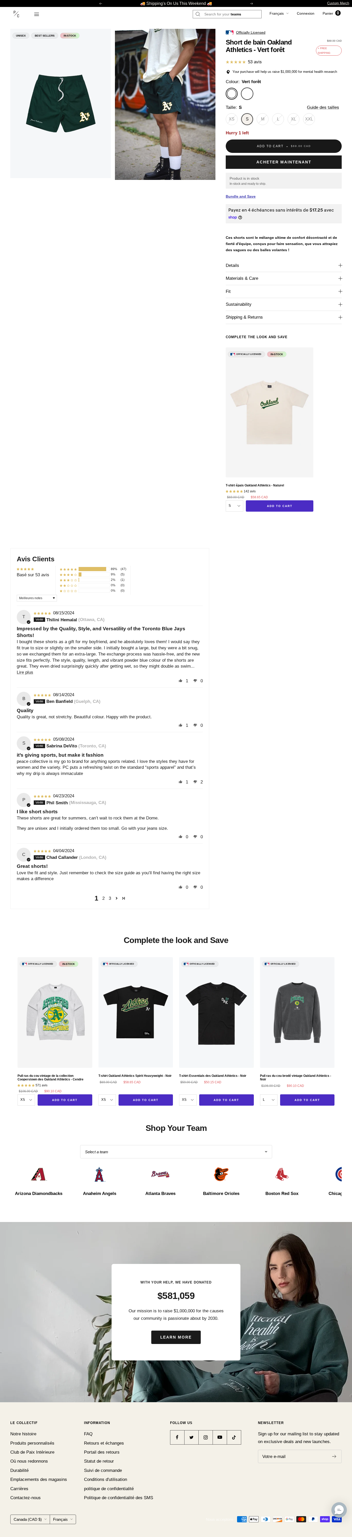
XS (231, 119)
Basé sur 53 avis (33, 574)
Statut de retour (99, 1461)
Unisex (21, 35)
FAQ (88, 1433)
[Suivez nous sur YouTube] (220, 1437)
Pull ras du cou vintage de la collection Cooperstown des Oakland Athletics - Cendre (50, 1077)
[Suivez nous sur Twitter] (191, 1437)
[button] (68, 569)
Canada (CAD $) (28, 1519)
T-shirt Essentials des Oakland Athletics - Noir (212, 1076)
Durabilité (19, 1470)
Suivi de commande (103, 1470)
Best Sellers (45, 35)
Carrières (19, 1488)
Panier (331, 13)
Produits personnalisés (32, 1443)
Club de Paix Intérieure (32, 1452)
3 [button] (110, 898)
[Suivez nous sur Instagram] (205, 1437)
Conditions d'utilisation (105, 1479)
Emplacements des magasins (38, 1479)
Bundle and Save (241, 196)
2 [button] (103, 898)
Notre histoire (23, 1433)
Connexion (305, 13)
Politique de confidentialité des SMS (118, 1497)
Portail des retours (102, 1452)
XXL (309, 119)
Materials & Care (242, 278)
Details (232, 265)
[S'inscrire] (334, 1456)
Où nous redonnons (29, 1461)
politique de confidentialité (109, 1488)
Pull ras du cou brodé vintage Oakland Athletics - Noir (295, 1077)
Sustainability (239, 304)
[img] (43, 612)
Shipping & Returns (244, 317)
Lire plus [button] (25, 672)
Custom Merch (338, 3)
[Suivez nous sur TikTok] (234, 1437)
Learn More (176, 1337)
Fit (228, 291)
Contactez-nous (25, 1497)
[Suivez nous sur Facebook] (177, 1437)
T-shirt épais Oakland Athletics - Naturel (255, 485)
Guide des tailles (323, 107)
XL (293, 119)
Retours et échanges (104, 1443)
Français (277, 13)
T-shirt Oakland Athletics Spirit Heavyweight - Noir (135, 1076)
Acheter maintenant (283, 162)
